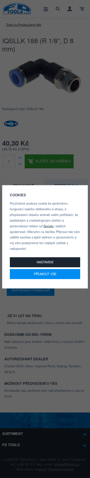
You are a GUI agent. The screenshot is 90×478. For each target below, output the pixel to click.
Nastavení (45, 262)
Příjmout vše (45, 274)
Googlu (48, 226)
